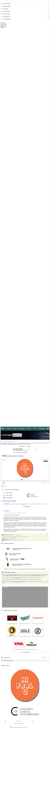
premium (37, 574)
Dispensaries (5, 8)
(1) (3, 484)
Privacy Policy (4, 25)
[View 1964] (37, 631)
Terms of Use (3, 26)
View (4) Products (26, 506)
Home (1, 444)
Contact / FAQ (4, 23)
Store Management (7, 18)
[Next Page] (32, 721)
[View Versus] (18, 643)
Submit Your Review (5, 665)
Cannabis (8, 428)
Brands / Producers (7, 6)
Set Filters (22, 723)
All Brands (5, 444)
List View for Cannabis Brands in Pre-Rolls (19, 727)
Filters (29, 446)
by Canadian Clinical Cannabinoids (14, 456)
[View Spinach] (25, 618)
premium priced (23, 503)
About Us (3, 22)
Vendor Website (9, 497)
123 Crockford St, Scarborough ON (11, 489)
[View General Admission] (25, 631)
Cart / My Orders (6, 13)
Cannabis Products (7, 3)
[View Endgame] (12, 618)
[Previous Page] (5, 721)
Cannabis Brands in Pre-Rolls (12, 444)
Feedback (2, 27)
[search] (2, 441)
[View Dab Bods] (12, 631)
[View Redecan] (31, 643)
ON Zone (25, 452)
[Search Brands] (28, 428)
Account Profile (6, 16)
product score (18, 577)
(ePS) (26, 534)
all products (22, 569)
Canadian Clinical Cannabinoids (9, 500)
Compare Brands (26, 652)
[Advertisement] (25, 597)
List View (23, 446)
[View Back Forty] (37, 618)
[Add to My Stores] (3, 460)
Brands (14, 428)
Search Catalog (6, 11)
